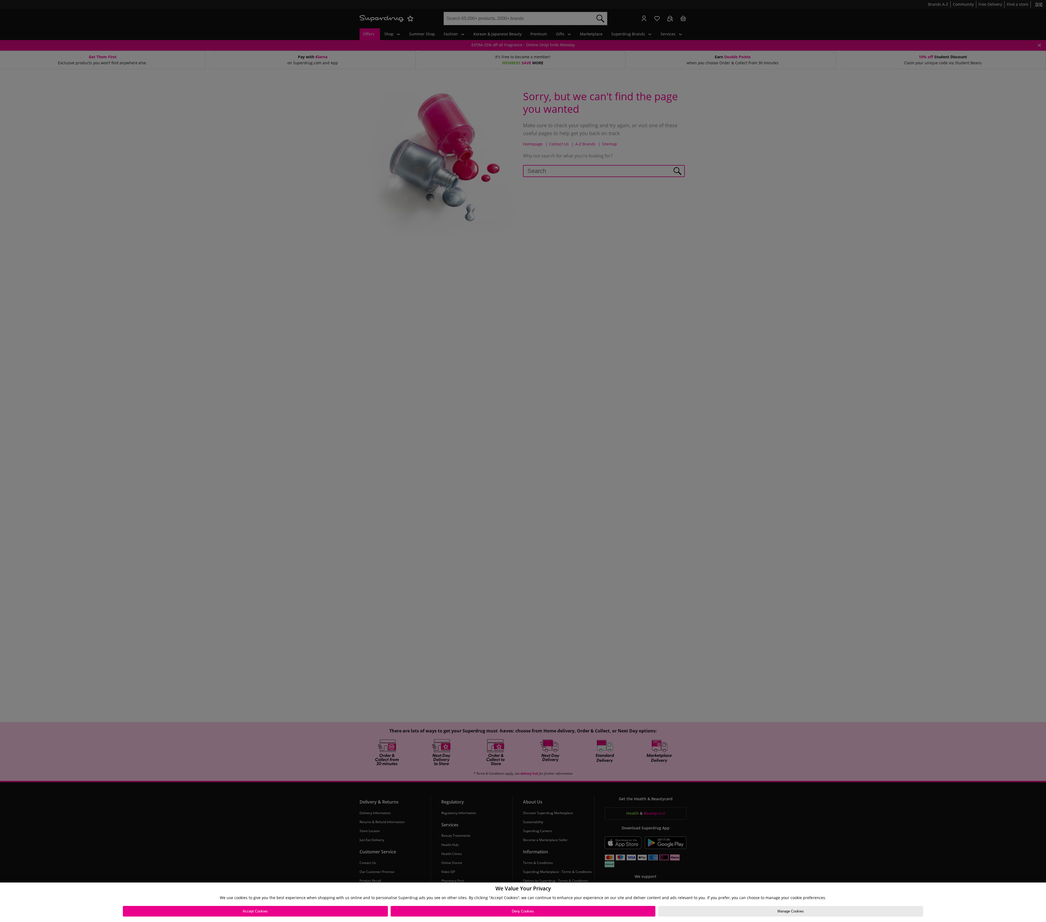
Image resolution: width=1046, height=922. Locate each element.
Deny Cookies (523, 911)
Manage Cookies (790, 911)
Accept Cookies (255, 911)
